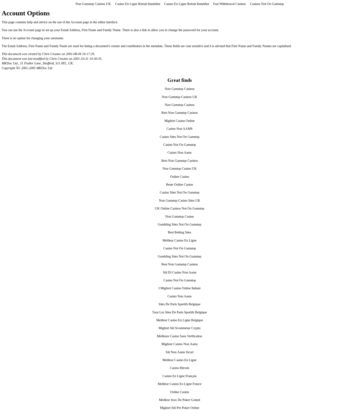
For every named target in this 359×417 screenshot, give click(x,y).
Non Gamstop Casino (179, 216)
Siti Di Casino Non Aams (179, 272)
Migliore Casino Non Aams (179, 344)
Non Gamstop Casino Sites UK (179, 200)
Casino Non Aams (179, 152)
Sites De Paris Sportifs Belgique (179, 304)
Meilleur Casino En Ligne (179, 240)
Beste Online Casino (179, 184)
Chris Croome (51, 54)
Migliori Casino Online (179, 121)
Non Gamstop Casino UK (179, 168)
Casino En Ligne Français (179, 376)
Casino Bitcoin (179, 368)
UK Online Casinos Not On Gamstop (179, 208)
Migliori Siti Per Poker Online (179, 408)
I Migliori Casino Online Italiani (179, 288)
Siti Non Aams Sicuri (179, 352)
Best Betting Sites (179, 232)
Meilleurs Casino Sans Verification (179, 336)
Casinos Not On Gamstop (267, 4)
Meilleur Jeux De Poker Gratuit (179, 400)
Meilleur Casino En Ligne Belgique (179, 320)
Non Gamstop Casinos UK (93, 4)
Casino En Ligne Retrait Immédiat (137, 4)
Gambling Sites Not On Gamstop (179, 224)
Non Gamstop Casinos (179, 89)
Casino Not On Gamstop (179, 144)
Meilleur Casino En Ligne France (180, 384)
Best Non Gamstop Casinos (179, 112)
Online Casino (179, 176)
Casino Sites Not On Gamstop (179, 137)
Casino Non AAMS (179, 128)
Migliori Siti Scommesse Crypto (179, 328)
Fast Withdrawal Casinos (229, 4)
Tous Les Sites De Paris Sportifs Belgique (179, 312)
